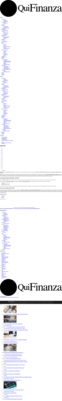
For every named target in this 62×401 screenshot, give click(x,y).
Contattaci (6, 297)
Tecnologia (3, 129)
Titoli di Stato (5, 53)
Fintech (5, 241)
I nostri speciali (4, 116)
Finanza (5, 19)
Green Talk (5, 45)
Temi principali (4, 276)
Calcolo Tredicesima (6, 66)
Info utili (3, 95)
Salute (3, 72)
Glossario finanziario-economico (6, 142)
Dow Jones (3, 195)
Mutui (4, 62)
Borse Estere (5, 54)
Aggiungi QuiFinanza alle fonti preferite (7, 140)
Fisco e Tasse (4, 22)
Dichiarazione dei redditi (5, 253)
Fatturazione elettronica (5, 271)
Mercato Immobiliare (5, 229)
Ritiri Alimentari (6, 37)
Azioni (5, 52)
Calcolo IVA (5, 125)
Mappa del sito (10, 297)
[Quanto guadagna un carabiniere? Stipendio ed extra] (32, 378)
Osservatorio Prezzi (4, 41)
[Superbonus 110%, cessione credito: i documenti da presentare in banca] (32, 309)
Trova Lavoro (6, 26)
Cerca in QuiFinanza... (3, 296)
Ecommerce (3, 258)
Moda (4, 32)
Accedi (1, 17)
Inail (2, 273)
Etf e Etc (5, 51)
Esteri (2, 42)
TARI (2, 275)
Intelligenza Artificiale (7, 71)
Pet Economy (5, 34)
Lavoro (3, 25)
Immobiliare (3, 29)
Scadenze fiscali (4, 138)
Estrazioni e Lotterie (6, 36)
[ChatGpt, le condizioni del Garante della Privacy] (32, 369)
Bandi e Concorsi (6, 86)
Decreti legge (4, 252)
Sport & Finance (4, 35)
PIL (2, 270)
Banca (3, 197)
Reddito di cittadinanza (5, 256)
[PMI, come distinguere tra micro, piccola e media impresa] (32, 319)
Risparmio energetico (7, 48)
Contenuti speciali (2, 297)
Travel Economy (6, 33)
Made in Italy (4, 260)
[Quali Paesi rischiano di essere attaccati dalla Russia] (32, 372)
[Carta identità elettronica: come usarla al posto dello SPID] (32, 325)
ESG (4, 235)
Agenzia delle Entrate (5, 257)
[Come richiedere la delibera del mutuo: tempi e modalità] (32, 397)
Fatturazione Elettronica (7, 121)
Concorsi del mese (4, 139)
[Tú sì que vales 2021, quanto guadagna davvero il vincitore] (32, 354)
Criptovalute (5, 60)
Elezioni (5, 232)
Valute (4, 55)
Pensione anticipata (6, 223)
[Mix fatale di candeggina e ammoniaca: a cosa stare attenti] (32, 363)
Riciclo (5, 47)
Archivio (17, 297)
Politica (3, 99)
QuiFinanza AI (4, 28)
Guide (3, 58)
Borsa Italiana (6, 50)
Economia (3, 78)
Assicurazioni (6, 59)
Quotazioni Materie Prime (7, 69)
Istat (2, 269)
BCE (2, 267)
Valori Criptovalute (6, 68)
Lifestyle (3, 31)
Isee (2, 272)
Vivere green (5, 108)
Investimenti (5, 20)
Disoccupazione (6, 228)
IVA (2, 263)
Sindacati (3, 265)
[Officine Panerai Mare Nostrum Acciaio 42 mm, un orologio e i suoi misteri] (32, 360)
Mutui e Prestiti (6, 30)
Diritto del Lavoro (6, 226)
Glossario (3, 56)
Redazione (3, 249)
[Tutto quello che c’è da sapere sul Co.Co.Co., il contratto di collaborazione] (32, 335)
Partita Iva (5, 63)
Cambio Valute (6, 67)
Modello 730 (3, 274)
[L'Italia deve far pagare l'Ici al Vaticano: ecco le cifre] (32, 394)
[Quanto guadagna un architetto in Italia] (32, 391)
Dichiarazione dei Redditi (7, 61)
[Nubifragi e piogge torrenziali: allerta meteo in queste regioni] (32, 347)
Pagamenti (3, 255)
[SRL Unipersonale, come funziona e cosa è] (32, 341)
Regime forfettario (6, 218)
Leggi (4, 23)
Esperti (3, 74)
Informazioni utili (4, 219)
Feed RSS (14, 297)
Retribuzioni (5, 227)
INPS (2, 254)
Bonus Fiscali (6, 82)
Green (3, 43)
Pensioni (3, 24)
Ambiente (5, 44)
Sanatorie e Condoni (5, 261)
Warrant (5, 112)
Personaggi (3, 39)
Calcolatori (3, 65)
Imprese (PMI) (6, 21)
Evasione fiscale (6, 217)
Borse (2, 49)
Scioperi (5, 38)
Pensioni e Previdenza (7, 64)
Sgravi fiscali (4, 259)
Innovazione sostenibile (7, 46)
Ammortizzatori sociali (5, 262)
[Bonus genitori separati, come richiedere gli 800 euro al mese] (32, 366)
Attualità (3, 73)
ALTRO (1, 76)
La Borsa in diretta (4, 137)
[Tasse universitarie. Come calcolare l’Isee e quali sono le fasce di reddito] (32, 328)
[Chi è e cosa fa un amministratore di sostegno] (32, 357)
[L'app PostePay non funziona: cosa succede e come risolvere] (32, 385)
